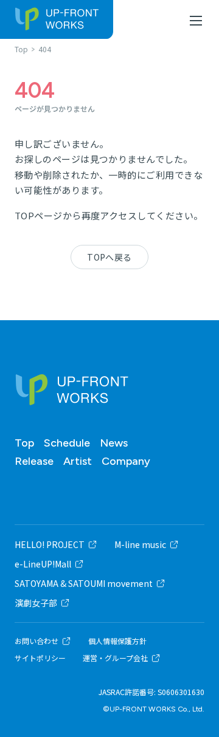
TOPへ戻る (109, 257)
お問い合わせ (36, 641)
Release (34, 461)
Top (24, 443)
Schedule (67, 443)
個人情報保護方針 (117, 641)
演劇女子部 (36, 603)
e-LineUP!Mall (43, 564)
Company (126, 461)
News (114, 443)
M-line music (140, 544)
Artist (77, 461)
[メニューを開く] (195, 20)
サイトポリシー (40, 658)
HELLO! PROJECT (50, 544)
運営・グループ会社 (115, 658)
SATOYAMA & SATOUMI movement (84, 583)
